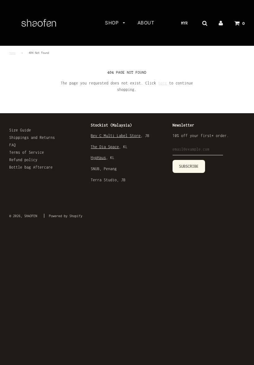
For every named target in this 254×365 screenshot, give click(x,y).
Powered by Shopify (65, 216)
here (162, 83)
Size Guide (20, 130)
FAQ (12, 145)
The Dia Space (105, 147)
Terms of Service (26, 152)
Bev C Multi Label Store (116, 136)
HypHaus (98, 158)
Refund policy (23, 160)
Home (12, 52)
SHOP (112, 23)
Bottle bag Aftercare (31, 167)
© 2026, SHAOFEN (23, 216)
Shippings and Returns (32, 137)
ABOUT (146, 23)
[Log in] (221, 22)
